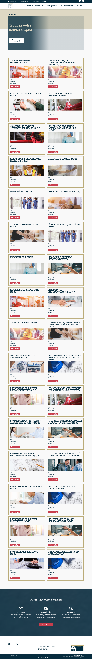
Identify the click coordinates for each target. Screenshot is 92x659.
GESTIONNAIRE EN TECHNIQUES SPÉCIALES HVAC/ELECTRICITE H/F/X (64, 357)
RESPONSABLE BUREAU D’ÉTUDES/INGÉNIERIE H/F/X (24, 454)
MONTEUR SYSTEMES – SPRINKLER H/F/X (60, 94)
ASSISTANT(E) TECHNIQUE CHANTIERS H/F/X (61, 487)
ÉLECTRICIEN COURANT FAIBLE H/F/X (25, 94)
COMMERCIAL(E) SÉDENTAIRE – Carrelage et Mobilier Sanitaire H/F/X (64, 324)
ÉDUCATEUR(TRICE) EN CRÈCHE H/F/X (64, 225)
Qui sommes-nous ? (67, 6)
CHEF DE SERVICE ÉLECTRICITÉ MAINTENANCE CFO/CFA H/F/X (63, 454)
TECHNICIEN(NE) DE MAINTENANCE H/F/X (21, 61)
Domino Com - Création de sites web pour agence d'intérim (73, 657)
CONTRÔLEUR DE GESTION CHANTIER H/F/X (23, 356)
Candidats (39, 6)
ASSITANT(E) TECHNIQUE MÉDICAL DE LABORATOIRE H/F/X (62, 128)
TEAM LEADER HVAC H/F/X (23, 322)
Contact (79, 6)
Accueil (30, 6)
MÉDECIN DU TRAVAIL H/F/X (62, 158)
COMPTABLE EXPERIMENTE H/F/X (24, 553)
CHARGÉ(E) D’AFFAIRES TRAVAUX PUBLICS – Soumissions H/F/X (65, 421)
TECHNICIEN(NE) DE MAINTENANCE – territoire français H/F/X (61, 62)
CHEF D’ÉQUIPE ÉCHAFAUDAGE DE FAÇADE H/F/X (25, 159)
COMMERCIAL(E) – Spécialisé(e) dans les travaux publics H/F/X (25, 421)
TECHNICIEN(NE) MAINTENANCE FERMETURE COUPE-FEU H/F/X (64, 389)
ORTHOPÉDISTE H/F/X (21, 191)
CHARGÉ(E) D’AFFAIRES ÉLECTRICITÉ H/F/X (59, 258)
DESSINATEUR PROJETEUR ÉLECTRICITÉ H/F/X (23, 520)
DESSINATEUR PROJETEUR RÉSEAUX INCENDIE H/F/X (23, 389)
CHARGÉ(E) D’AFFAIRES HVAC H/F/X (24, 291)
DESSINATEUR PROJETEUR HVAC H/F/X (26, 487)
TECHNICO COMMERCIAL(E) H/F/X (23, 225)
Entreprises (51, 6)
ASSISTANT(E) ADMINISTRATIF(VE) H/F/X (61, 291)
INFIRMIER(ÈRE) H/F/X (21, 257)
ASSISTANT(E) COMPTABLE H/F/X (65, 191)
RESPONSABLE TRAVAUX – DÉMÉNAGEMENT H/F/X (61, 520)
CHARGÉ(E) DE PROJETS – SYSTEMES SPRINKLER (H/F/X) (25, 127)
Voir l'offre (15, 86)
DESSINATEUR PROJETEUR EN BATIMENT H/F (63, 553)
